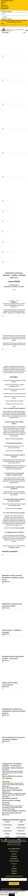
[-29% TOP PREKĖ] (14, 784)
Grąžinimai (14, 871)
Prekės (7, 29)
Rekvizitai (14, 873)
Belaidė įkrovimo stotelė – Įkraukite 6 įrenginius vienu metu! (13, 578)
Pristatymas (14, 856)
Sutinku (12, 894)
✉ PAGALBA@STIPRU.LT (7, 0)
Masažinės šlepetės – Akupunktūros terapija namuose (11, 800)
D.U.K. (2, 3)
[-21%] (12, 645)
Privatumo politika (14, 861)
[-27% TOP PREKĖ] (14, 795)
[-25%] (12, 564)
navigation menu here (15, 20)
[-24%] (12, 726)
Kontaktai (14, 868)
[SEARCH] (25, 13)
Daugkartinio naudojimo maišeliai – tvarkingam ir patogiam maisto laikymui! (12, 766)
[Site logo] (4, 11)
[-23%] (12, 752)
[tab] (12, 300)
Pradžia (4, 29)
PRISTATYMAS (5, 7)
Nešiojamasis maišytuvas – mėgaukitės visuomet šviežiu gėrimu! (13, 711)
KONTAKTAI (4, 5)
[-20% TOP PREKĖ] (14, 772)
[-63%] (12, 697)
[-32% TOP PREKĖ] (14, 807)
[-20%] (12, 618)
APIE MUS (3, 2)
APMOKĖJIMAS (5, 8)
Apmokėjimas (14, 858)
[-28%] (12, 671)
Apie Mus (14, 854)
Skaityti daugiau (4, 894)
